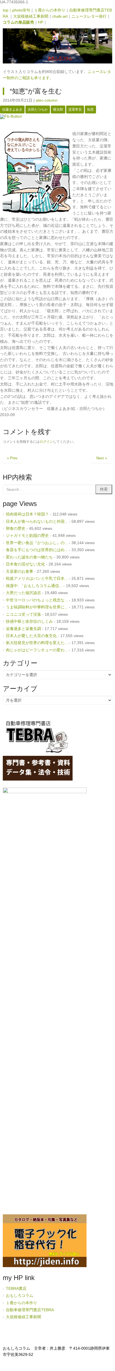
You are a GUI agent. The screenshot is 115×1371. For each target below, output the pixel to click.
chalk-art (60, 16)
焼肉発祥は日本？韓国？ (27, 514)
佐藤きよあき (12, 109)
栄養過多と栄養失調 (23, 629)
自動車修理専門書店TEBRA (30, 1310)
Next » (101, 458)
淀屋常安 (75, 109)
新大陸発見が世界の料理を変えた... (37, 643)
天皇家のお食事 (19, 571)
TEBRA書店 (16, 1288)
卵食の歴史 (15, 528)
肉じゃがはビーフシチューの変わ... (37, 650)
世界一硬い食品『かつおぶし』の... (37, 543)
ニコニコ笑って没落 (23, 614)
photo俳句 (21, 10)
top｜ (7, 10)
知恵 (90, 109)
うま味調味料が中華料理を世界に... (37, 607)
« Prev (12, 458)
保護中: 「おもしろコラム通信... (34, 586)
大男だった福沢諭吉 (23, 593)
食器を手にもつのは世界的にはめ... (37, 550)
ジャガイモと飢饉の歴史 (27, 535)
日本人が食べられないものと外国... (37, 521)
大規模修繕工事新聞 (30, 16)
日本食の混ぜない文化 (25, 564)
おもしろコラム (19, 1296)
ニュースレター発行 (89, 16)
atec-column (47, 100)
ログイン (46, 442)
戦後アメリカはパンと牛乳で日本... (37, 578)
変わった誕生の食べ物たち (29, 557)
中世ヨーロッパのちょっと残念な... (37, 600)
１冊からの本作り (49, 10)
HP (40, 22)
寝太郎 (58, 109)
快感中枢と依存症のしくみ (29, 621)
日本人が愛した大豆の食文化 (31, 636)
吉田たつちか (38, 109)
